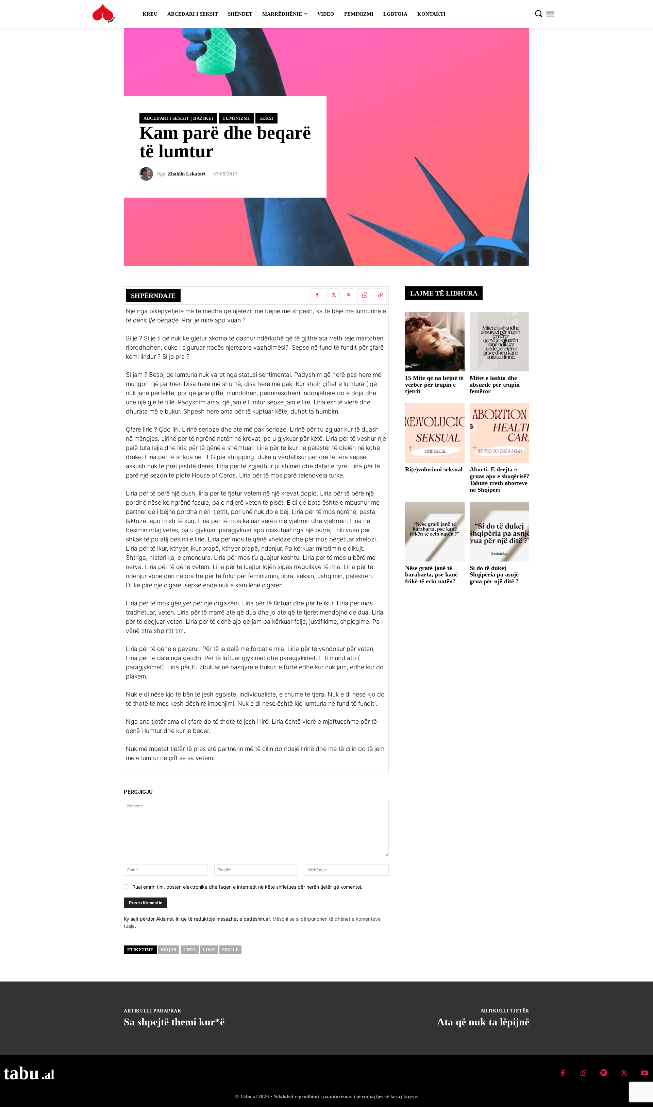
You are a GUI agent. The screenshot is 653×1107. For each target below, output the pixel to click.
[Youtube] (644, 1073)
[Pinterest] (348, 295)
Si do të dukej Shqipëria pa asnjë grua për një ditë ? (494, 575)
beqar (169, 949)
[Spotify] (603, 1073)
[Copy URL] (380, 295)
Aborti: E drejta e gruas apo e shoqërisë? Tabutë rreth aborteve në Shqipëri (499, 479)
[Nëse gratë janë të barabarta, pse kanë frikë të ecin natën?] (435, 531)
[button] (538, 13)
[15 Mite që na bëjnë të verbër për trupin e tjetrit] (435, 341)
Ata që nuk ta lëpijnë (483, 1021)
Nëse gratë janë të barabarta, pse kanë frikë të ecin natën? (431, 575)
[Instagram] (583, 1073)
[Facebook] (317, 295)
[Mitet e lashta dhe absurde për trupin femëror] (499, 341)
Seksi (266, 118)
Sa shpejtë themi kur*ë (174, 1021)
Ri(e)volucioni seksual (434, 469)
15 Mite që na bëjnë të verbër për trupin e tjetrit (434, 384)
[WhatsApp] (364, 295)
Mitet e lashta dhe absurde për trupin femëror (495, 384)
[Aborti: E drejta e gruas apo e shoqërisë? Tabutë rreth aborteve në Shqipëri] (499, 433)
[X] (333, 295)
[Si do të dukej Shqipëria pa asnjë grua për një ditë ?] (499, 531)
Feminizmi (236, 118)
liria (189, 949)
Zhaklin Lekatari (186, 174)
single (230, 949)
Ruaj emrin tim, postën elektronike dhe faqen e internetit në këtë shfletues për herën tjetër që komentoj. (247, 887)
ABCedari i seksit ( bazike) (178, 118)
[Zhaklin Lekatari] (147, 174)
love (209, 949)
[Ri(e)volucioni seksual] (435, 433)
